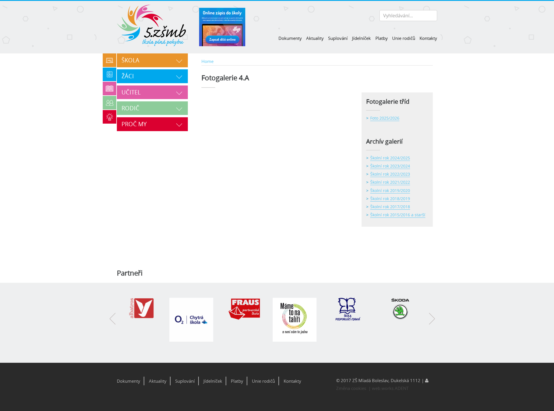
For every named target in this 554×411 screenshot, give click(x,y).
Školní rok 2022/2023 (390, 174)
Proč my (134, 124)
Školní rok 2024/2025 (390, 158)
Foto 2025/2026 (384, 118)
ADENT (402, 388)
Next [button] (432, 322)
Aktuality (315, 38)
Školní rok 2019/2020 (390, 190)
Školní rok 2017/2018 (390, 206)
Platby (381, 38)
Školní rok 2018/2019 (390, 198)
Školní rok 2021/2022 (390, 182)
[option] (143, 311)
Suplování (338, 38)
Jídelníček (361, 38)
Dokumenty (290, 38)
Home (207, 61)
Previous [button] (112, 322)
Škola (130, 60)
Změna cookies (351, 388)
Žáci (127, 76)
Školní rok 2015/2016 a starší (397, 214)
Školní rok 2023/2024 (390, 166)
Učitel (131, 92)
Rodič (130, 108)
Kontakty (428, 38)
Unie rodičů (403, 38)
